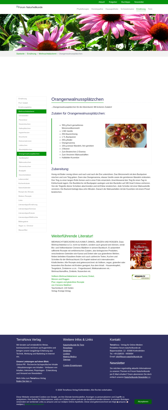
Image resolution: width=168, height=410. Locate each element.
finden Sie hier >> (24, 381)
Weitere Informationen (34, 404)
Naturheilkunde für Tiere (73, 345)
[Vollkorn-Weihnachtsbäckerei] (141, 256)
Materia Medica (69, 357)
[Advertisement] (84, 75)
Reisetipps (67, 348)
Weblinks (67, 351)
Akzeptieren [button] (143, 402)
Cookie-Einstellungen (72, 365)
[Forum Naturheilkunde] (36, 9)
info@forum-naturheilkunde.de (129, 357)
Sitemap (66, 360)
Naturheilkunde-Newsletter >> (137, 377)
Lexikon (66, 354)
